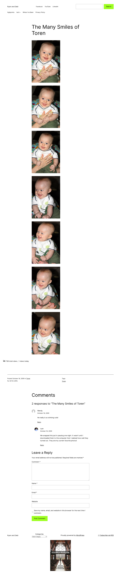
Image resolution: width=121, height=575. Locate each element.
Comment (36, 462)
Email (34, 492)
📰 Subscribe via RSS (106, 535)
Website (35, 501)
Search (108, 6)
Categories (39, 534)
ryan (42, 429)
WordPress (80, 535)
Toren (28, 378)
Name (34, 483)
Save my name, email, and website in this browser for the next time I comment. (59, 512)
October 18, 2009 (43, 413)
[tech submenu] (20, 12)
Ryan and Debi (12, 7)
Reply (39, 422)
